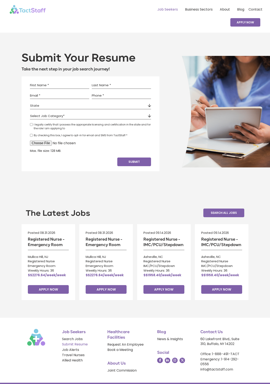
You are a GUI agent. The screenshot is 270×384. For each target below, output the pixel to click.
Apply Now (48, 289)
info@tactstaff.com (216, 369)
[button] (245, 22)
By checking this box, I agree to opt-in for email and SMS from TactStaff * (80, 135)
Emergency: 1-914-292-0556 (219, 361)
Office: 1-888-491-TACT (219, 354)
